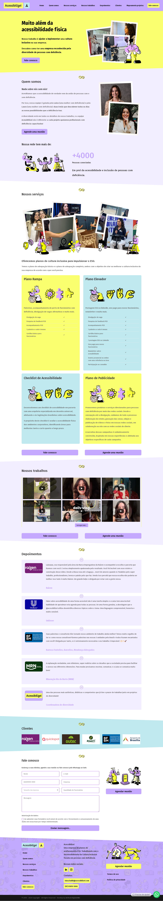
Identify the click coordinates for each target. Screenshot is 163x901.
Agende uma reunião (34, 131)
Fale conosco (153, 5)
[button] (156, 894)
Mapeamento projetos (135, 5)
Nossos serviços (70, 5)
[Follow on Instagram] (71, 869)
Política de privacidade (116, 880)
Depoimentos (105, 5)
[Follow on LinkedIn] (66, 869)
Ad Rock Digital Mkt (73, 898)
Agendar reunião (123, 791)
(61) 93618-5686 (71, 886)
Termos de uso (113, 874)
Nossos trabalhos (88, 5)
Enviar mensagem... (60, 828)
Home (41, 5)
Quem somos (54, 5)
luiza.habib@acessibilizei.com (77, 880)
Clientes (118, 5)
